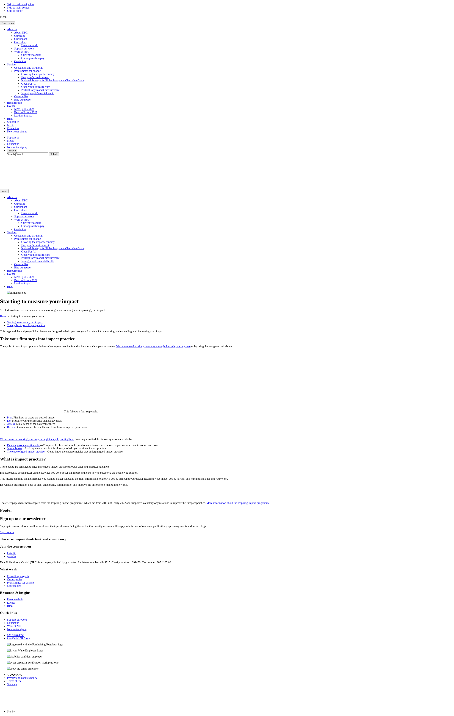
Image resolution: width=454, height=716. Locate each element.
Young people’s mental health (37, 93)
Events (11, 105)
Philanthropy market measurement (40, 89)
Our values (20, 42)
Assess (11, 423)
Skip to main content (18, 7)
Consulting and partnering (28, 67)
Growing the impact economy (38, 74)
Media (10, 125)
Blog (10, 118)
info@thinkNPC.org (18, 638)
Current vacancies (31, 54)
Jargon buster (14, 448)
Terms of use (14, 680)
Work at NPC (21, 51)
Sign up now (7, 532)
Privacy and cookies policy (22, 677)
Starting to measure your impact (25, 322)
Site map (12, 684)
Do (9, 420)
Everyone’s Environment (35, 77)
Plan (9, 417)
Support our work (24, 48)
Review (11, 427)
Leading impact (23, 115)
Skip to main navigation (20, 4)
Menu (4, 191)
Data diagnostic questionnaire (23, 445)
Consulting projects (18, 576)
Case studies (21, 96)
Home (3, 316)
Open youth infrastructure (35, 86)
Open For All (28, 83)
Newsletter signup (17, 131)
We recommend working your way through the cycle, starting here (153, 346)
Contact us (20, 61)
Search (12, 150)
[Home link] (33, 184)
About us (12, 29)
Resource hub (15, 102)
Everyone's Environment (35, 245)
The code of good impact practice (26, 451)
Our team (19, 35)
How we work (29, 45)
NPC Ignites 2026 (24, 109)
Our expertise (14, 579)
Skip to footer (14, 10)
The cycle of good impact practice (26, 325)
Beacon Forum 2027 (25, 112)
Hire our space (22, 99)
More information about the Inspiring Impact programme (238, 502)
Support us (13, 121)
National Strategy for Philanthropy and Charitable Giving (53, 80)
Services (11, 64)
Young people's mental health (37, 261)
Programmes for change (27, 70)
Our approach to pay (32, 58)
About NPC (21, 32)
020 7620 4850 (15, 635)
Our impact (20, 38)
